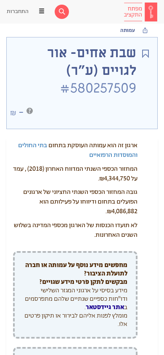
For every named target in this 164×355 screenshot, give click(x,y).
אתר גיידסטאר (105, 307)
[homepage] (140, 12)
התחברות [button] (18, 12)
